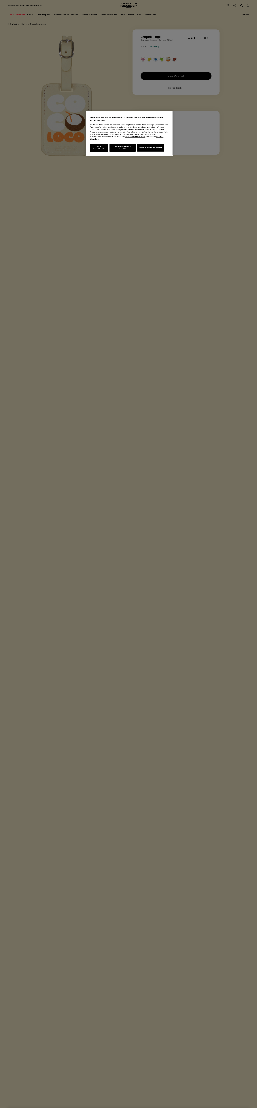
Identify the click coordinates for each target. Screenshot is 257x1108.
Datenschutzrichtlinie (135, 137)
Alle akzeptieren (99, 147)
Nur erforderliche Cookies (123, 147)
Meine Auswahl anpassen (150, 147)
